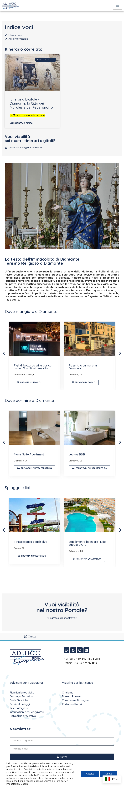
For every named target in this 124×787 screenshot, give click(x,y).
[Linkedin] (86, 650)
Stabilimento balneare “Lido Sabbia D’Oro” (87, 543)
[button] (4, 353)
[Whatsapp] (66, 650)
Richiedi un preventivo (23, 716)
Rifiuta (108, 773)
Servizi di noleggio (20, 704)
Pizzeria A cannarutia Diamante (83, 367)
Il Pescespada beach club (30, 542)
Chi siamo (67, 692)
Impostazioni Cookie (17, 783)
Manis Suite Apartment (29, 454)
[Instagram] (80, 650)
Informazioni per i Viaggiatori (27, 712)
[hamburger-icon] (117, 6)
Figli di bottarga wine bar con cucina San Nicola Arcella (33, 367)
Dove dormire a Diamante (29, 400)
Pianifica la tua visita (22, 692)
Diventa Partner (71, 696)
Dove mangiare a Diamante (31, 311)
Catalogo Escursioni (21, 696)
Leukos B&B (77, 454)
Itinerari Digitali (19, 708)
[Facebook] (73, 650)
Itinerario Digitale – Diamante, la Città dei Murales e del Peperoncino (31, 103)
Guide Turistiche (19, 700)
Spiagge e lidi (17, 487)
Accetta (90, 773)
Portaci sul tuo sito (73, 704)
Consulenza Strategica (75, 700)
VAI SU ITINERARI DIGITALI (21, 123)
